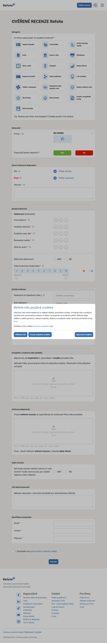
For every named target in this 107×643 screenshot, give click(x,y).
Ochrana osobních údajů (43, 326)
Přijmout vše (20, 335)
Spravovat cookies (84, 335)
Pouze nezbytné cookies (40, 335)
